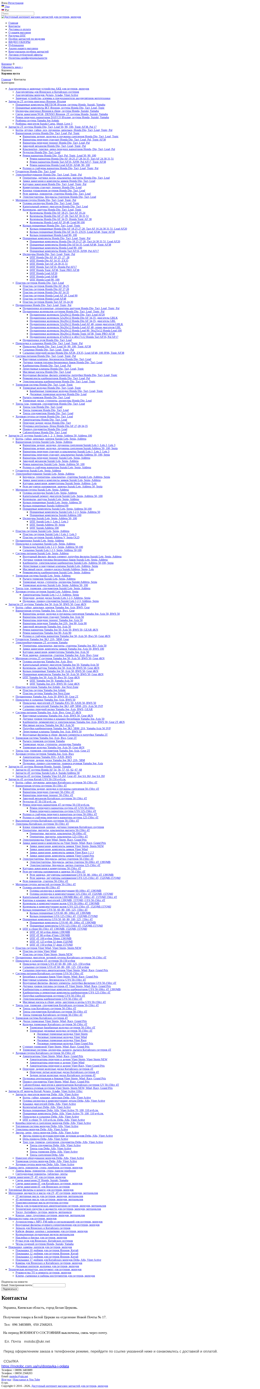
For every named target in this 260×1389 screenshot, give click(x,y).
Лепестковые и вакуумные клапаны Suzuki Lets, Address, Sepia (60, 566)
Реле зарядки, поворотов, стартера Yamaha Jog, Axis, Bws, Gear (60, 655)
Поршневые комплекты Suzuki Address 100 (55, 515)
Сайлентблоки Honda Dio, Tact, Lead (45, 432)
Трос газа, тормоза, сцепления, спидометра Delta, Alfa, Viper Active (63, 1142)
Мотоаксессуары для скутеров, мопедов (32, 1218)
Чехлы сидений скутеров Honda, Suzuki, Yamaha (45, 1243)
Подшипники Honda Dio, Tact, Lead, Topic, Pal (43, 305)
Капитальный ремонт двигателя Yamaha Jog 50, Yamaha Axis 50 (61, 664)
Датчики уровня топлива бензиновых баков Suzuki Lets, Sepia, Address (65, 559)
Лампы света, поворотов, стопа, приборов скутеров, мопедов (45, 1167)
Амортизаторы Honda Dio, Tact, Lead (45, 419)
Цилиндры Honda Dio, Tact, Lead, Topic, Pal (49, 254)
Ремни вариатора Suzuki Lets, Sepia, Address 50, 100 (54, 464)
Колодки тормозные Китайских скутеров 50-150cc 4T (55, 1024)
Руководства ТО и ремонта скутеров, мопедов (43, 1272)
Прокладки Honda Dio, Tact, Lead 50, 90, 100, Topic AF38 (57, 346)
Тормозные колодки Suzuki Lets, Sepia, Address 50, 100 (55, 585)
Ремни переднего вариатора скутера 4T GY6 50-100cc (62, 807)
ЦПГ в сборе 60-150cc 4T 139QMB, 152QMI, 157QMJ (55, 928)
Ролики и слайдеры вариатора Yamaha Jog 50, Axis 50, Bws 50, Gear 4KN (66, 636)
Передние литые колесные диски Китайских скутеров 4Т (64, 1072)
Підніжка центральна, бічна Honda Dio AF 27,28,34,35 (55, 426)
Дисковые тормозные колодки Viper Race (61, 1040)
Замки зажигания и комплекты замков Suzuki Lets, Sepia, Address (62, 480)
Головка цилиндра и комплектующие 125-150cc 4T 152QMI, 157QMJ (71, 893)
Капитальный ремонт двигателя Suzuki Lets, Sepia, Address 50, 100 (63, 496)
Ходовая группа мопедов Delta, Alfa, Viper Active (45, 1164)
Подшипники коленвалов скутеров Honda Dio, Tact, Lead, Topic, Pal (63, 311)
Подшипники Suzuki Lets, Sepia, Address (40, 540)
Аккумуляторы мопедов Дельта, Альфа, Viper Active (47, 95)
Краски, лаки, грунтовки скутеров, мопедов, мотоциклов (50, 1215)
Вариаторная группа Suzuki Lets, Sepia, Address (44, 441)
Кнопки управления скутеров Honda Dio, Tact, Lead (54, 190)
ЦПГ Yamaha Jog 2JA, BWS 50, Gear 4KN (55, 683)
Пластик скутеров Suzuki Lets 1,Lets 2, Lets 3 (49, 534)
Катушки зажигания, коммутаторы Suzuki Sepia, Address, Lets (60, 483)
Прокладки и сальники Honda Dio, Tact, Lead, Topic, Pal (49, 343)
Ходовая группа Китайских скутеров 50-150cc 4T (45, 1052)
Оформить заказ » (12, 67)
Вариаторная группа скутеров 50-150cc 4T (41, 785)
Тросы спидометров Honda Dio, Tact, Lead (48, 413)
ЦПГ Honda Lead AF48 (43, 276)
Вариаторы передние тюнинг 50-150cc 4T (48, 795)
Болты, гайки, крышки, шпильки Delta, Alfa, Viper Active (57, 1097)
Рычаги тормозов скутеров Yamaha (44, 741)
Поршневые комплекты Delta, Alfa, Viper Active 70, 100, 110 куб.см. (63, 1113)
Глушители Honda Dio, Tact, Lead (36, 171)
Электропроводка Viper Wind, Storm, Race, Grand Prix (55, 839)
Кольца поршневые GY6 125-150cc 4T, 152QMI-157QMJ (64, 916)
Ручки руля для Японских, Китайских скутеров (44, 1240)
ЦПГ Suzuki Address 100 (44, 527)
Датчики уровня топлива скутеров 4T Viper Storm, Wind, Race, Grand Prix (67, 986)
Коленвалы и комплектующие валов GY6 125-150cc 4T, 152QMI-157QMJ (67, 906)
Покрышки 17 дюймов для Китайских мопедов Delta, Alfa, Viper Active (58, 1259)
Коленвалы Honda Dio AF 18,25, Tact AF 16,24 (57, 212)
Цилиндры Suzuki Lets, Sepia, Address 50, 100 (50, 518)
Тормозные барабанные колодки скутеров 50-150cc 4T (62, 1027)
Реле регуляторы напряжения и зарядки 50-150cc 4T (54, 871)
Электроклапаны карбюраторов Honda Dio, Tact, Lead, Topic (59, 381)
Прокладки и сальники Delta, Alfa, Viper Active (51, 1116)
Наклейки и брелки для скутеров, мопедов (41, 1237)
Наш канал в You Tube (26, 1379)
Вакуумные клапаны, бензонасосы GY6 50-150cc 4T (54, 979)
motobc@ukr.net (18, 1376)
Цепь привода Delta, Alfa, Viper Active (45, 1138)
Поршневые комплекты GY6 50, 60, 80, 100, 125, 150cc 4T (58, 919)
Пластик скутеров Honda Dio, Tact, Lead (40, 282)
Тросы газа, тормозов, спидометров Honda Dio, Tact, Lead (50, 403)
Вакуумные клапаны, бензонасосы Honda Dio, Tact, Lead (57, 359)
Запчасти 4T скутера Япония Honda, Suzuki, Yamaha (39, 766)
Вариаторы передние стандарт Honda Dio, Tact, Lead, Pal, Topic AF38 (64, 139)
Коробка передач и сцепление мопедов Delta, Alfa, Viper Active (53, 1122)
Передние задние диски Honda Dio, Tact (47, 422)
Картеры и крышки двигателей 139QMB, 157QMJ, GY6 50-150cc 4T (64, 900)
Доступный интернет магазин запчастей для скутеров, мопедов (69, 1385)
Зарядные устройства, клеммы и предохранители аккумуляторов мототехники (63, 98)
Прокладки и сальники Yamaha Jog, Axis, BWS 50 (45, 699)
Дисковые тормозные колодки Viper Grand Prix (65, 1043)
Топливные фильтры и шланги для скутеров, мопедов (41, 1189)
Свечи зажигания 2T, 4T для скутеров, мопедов (37, 1177)
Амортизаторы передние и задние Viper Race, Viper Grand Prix (67, 1065)
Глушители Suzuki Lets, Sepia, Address (38, 470)
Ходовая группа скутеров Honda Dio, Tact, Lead (44, 416)
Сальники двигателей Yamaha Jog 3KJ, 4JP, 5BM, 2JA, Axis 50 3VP (63, 706)
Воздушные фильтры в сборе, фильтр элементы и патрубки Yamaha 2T (65, 734)
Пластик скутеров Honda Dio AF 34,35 (46, 292)
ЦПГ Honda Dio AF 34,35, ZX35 (49, 260)
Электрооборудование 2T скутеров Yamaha (42, 642)
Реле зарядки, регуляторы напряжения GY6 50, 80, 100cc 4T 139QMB (72, 874)
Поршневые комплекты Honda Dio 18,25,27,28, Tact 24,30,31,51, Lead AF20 (75, 241)
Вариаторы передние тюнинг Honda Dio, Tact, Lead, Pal (56, 142)
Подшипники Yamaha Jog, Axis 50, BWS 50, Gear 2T (47, 696)
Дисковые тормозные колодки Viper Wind (62, 1037)
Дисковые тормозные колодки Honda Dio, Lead (58, 394)
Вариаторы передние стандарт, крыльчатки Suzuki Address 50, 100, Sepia (66, 454)
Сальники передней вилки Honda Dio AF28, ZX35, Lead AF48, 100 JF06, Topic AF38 (73, 352)
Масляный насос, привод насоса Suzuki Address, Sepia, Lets (58, 569)
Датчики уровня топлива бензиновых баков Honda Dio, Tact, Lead (62, 362)
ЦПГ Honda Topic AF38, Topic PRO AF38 (54, 270)
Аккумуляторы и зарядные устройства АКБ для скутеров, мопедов (48, 88)
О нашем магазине (19, 32)
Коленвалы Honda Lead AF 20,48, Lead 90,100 (57, 222)
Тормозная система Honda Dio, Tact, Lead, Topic (44, 384)
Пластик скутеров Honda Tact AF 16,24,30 (48, 301)
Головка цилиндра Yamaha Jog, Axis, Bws (47, 661)
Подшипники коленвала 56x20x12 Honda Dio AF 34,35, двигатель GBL (73, 320)
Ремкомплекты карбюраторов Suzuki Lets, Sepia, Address (56, 572)
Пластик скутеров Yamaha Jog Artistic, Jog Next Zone (47, 686)
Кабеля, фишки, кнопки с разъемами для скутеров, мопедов (52, 1231)
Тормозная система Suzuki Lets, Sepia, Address (43, 575)
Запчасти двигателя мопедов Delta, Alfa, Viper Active (47, 1094)
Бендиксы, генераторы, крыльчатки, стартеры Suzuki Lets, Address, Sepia (66, 476)
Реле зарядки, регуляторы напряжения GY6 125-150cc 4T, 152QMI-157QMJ (75, 877)
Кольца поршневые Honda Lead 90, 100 (53, 235)
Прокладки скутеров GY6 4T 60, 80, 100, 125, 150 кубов (56, 963)
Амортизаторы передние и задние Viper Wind (57, 1062)
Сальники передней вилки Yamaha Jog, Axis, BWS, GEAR (58, 709)
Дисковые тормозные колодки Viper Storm (62, 1033)
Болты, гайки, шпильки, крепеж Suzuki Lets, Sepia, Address (51, 438)
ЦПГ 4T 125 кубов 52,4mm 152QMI (51, 941)
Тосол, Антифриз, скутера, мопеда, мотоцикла (44, 1212)
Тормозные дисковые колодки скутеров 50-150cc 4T (61, 1030)
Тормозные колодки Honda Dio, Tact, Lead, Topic (52, 387)
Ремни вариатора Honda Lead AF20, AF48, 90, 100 (60, 165)
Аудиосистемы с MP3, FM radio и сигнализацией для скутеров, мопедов (59, 1221)
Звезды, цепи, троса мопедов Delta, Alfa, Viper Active (47, 1132)
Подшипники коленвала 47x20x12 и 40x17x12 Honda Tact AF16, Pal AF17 (74, 336)
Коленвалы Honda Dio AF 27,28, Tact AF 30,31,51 (59, 215)
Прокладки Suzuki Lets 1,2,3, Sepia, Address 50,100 (53, 546)
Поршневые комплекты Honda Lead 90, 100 (56, 247)
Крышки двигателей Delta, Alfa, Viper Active (49, 1103)
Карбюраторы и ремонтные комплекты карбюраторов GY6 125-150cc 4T (67, 992)
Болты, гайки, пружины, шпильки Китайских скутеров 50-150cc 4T (56, 782)
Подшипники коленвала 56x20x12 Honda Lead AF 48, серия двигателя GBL (75, 327)
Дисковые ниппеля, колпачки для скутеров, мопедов (47, 1266)
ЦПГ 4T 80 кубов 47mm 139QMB (50, 935)
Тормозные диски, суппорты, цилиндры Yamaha (52, 744)
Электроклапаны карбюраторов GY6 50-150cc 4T (52, 998)
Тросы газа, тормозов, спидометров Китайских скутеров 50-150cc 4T (57, 1005)
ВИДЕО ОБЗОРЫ (19, 41)
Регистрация (15, 2)
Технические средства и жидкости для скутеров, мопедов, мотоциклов (58, 1208)
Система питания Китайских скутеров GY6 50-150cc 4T (49, 973)
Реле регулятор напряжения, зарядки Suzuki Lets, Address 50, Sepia (62, 486)
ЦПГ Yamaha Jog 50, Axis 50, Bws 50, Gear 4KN (51, 677)
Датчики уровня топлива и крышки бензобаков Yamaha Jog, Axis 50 (63, 718)
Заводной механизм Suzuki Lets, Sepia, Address (51, 461)
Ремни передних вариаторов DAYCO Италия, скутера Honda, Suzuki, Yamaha (62, 117)
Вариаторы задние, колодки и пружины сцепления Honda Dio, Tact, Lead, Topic (71, 136)
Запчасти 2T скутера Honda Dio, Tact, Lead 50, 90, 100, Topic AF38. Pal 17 (52, 126)
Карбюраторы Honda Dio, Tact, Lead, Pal (47, 365)
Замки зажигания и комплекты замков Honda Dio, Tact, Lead (59, 180)
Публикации (16, 45)
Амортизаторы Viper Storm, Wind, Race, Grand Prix (53, 1056)
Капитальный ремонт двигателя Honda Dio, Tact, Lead (55, 206)
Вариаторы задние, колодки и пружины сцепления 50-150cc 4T (61, 788)
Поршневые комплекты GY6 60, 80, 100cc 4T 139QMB (63, 922)
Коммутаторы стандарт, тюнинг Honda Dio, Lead (52, 187)
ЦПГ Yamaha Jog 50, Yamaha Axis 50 (51, 680)
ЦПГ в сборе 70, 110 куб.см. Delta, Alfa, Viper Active (54, 1119)
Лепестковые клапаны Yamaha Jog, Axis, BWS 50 (52, 731)
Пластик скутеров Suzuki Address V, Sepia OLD (51, 537)
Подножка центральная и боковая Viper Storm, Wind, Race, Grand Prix (64, 1078)
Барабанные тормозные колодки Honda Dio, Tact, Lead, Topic (66, 391)
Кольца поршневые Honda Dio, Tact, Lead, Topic (51, 225)
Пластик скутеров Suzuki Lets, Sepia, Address (42, 531)
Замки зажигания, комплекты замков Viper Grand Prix (62, 855)
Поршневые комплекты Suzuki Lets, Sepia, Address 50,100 (57, 508)
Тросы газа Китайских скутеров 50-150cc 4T (49, 1008)
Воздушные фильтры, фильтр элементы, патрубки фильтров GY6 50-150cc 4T (69, 982)
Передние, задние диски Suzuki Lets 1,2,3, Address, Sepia (56, 597)
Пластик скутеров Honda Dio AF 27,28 (46, 289)
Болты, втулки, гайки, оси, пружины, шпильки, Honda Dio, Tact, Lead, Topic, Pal (64, 130)
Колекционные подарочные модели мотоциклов (45, 1234)
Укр (7, 6)
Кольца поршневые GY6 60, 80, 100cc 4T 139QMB (60, 912)
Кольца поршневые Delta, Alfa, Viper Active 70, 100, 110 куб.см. (61, 1110)
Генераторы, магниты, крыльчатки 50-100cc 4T (58, 833)
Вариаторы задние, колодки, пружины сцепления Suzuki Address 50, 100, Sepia (70, 448)
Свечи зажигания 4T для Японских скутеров (43, 1186)
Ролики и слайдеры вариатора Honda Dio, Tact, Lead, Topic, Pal (60, 168)
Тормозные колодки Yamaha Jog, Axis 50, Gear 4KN (53, 747)
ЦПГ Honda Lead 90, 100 (44, 279)
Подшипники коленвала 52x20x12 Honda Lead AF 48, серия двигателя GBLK (76, 324)
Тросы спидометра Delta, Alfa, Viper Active (55, 1145)
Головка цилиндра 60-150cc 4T (41, 887)
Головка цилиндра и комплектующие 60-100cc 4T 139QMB (65, 890)
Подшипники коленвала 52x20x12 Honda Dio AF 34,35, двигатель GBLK (74, 317)
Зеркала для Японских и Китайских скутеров (43, 1228)
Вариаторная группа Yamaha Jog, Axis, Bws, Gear (45, 610)
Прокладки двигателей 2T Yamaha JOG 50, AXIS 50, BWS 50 (59, 702)
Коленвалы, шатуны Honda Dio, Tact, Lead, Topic (52, 209)
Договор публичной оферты (25, 54)
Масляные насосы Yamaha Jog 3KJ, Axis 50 (48, 725)
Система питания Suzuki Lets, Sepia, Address (42, 553)
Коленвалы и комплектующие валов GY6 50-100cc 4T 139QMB (61, 903)
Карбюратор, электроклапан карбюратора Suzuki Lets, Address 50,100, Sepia (68, 562)
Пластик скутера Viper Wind (39, 951)
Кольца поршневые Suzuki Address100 (45, 505)
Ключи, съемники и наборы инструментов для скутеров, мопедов (55, 1275)
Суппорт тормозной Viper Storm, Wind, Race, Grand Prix (56, 1046)
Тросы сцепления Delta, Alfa (47, 1154)
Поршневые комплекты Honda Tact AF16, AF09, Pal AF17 (64, 250)
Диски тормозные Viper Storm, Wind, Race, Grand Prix (55, 1021)
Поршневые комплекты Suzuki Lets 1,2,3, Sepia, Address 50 (65, 511)
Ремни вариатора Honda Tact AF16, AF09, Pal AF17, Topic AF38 (68, 161)
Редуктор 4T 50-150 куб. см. (39, 801)
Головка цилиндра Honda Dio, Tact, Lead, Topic (51, 203)
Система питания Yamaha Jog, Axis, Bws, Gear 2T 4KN (48, 712)
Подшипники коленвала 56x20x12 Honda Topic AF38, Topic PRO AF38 (72, 333)
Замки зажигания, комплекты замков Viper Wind (59, 849)
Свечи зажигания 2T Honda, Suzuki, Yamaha (42, 1180)
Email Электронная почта (16, 1285)
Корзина (6, 63)
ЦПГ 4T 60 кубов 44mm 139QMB (50, 932)
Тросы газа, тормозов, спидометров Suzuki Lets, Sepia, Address (53, 588)
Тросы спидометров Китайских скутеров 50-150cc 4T (55, 1011)
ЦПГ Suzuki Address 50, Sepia (47, 524)
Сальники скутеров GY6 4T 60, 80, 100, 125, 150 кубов (56, 967)
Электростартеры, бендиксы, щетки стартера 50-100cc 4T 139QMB (70, 862)
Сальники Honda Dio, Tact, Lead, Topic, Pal (48, 349)
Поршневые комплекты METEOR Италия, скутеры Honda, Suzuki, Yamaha (60, 104)
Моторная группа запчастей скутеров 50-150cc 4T (46, 884)
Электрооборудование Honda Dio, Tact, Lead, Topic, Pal (49, 174)
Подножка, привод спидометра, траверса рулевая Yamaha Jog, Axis (63, 763)
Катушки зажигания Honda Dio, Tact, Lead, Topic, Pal (54, 184)
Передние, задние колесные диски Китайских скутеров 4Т (58, 1068)
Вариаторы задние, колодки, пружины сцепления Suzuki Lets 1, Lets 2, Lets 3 (69, 445)
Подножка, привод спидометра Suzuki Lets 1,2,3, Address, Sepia (61, 601)
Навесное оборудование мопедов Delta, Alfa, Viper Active (50, 1158)
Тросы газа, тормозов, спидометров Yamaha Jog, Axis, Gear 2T (53, 750)
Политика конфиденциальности (27, 57)
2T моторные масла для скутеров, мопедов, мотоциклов (49, 1196)
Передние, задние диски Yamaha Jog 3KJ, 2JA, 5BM (54, 760)
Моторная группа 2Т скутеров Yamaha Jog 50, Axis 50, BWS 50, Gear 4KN (60, 658)
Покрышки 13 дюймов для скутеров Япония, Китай (47, 1256)
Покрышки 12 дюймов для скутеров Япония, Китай (47, 1253)
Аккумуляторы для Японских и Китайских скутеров (47, 91)
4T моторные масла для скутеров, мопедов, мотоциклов (49, 1199)
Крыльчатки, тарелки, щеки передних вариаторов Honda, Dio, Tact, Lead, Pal (69, 149)
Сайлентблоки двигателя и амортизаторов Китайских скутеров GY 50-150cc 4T (71, 1084)
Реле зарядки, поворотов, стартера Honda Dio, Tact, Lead (57, 193)
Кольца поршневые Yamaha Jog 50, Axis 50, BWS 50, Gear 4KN (60, 671)
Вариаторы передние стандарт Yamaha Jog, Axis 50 (53, 616)
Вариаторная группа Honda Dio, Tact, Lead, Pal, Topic (48, 133)
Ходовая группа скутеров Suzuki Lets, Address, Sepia (47, 591)
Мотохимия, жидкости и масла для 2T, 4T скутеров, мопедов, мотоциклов (53, 1193)
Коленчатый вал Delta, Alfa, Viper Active (47, 1107)
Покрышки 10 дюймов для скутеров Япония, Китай (47, 1250)
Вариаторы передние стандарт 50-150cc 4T (48, 792)
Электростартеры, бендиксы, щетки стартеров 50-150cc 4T (58, 858)
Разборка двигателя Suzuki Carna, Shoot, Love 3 (44, 123)
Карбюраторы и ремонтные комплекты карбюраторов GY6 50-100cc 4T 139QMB (72, 989)
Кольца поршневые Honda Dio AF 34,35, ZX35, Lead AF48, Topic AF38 (72, 231)
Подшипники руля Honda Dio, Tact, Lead (47, 340)
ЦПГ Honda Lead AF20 (43, 273)
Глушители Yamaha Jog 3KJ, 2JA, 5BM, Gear (42, 639)
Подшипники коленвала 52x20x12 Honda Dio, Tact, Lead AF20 (67, 314)
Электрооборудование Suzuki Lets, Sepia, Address (45, 473)
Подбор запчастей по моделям (26, 38)
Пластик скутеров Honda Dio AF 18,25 (46, 285)
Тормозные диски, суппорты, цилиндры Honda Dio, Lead (57, 400)
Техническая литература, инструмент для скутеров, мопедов (45, 1269)
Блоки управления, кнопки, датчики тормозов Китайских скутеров (63, 827)
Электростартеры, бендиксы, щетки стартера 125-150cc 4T (65, 865)
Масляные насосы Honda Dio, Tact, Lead (47, 371)
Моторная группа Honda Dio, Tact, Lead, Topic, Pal (46, 200)
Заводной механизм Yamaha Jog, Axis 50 (47, 626)
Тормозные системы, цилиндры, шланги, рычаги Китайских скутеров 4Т (67, 1049)
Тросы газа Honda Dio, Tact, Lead (42, 406)
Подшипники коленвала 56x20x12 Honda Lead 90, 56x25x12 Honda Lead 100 (76, 330)
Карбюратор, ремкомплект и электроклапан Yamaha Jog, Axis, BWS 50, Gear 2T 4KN (74, 721)
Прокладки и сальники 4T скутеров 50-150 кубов (45, 960)
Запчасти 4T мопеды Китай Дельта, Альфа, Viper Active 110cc (45, 1091)
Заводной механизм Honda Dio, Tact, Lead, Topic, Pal (54, 145)
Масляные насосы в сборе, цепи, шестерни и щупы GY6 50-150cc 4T (64, 1002)
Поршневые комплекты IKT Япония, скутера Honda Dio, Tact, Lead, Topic (60, 107)
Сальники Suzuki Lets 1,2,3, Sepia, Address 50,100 (52, 550)
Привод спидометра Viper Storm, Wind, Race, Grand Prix (56, 1081)
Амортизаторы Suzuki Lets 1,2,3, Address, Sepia (51, 594)
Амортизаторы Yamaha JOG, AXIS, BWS (47, 757)
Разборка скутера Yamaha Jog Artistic (37, 120)
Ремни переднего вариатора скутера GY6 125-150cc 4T (63, 811)
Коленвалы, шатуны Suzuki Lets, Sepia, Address (51, 499)
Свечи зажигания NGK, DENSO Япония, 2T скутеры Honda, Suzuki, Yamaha (62, 114)
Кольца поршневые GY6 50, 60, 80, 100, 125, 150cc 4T (55, 909)
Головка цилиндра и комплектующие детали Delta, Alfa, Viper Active (64, 1100)
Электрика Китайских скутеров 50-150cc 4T (42, 823)
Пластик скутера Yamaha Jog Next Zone (46, 693)
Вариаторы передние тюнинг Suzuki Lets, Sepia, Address (56, 457)
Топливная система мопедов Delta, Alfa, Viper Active (47, 1126)
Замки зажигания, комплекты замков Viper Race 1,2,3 (62, 852)
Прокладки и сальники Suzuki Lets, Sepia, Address (45, 543)
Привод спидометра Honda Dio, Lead (45, 429)
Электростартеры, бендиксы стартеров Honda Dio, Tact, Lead (59, 196)
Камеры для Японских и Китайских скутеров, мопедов (49, 1263)
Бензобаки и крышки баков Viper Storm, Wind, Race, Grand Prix (60, 976)
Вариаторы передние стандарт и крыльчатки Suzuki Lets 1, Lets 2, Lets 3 (66, 451)
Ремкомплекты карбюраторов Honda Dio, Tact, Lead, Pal (56, 378)
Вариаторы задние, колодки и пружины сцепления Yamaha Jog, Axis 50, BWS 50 (71, 613)
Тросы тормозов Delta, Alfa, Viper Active (54, 1151)
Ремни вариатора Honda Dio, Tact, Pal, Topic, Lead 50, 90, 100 (59, 155)
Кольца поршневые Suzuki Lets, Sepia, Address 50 (52, 502)
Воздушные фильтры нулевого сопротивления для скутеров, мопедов (58, 1224)
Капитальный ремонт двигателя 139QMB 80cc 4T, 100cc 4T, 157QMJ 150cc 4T (70, 897)
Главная (13, 22)
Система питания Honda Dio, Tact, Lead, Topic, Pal (46, 356)
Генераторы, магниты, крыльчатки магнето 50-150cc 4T (56, 830)
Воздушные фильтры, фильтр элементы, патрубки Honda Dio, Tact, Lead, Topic (70, 375)
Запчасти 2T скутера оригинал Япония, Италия (37, 101)
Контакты (14, 26)
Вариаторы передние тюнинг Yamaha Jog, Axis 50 (53, 620)
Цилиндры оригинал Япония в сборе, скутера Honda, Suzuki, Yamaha (57, 110)
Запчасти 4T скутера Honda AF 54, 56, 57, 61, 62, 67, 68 (49, 769)
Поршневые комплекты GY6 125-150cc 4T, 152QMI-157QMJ (66, 925)
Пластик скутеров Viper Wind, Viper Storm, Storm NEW (48, 947)
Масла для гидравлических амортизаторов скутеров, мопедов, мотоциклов (61, 1205)
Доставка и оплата (19, 29)
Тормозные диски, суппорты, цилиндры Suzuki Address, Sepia (60, 581)
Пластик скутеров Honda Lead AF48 (44, 298)
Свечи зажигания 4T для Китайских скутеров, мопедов (49, 1183)
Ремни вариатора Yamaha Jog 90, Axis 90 (47, 632)
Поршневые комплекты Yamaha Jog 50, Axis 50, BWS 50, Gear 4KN (63, 674)
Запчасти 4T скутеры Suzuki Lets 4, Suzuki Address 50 (48, 772)
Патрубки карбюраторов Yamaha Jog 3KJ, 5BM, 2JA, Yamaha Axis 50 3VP (67, 728)
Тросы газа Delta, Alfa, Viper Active (50, 1148)
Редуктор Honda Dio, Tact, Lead (41, 152)
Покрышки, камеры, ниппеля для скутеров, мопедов (40, 1247)
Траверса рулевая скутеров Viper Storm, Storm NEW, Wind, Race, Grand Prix (68, 1087)
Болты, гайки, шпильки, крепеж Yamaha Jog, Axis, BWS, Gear (53, 607)
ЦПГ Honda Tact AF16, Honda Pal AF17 (53, 266)
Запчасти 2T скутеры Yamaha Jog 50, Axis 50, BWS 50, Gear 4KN (47, 604)
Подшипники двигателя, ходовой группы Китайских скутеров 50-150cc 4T (61, 957)
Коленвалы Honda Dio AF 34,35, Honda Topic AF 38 (61, 219)
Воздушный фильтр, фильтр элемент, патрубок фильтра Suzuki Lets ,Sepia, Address (72, 556)
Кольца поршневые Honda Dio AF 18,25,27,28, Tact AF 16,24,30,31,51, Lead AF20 (78, 228)
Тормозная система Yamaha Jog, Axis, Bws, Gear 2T (46, 737)
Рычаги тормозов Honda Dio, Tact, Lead (46, 397)
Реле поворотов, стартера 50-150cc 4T (45, 881)
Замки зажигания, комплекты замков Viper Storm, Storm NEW (67, 846)
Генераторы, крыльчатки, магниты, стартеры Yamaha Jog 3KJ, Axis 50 (64, 645)
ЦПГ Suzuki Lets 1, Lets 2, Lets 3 (49, 521)
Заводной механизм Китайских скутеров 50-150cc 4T (55, 798)
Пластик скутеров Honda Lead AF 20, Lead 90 (50, 295)
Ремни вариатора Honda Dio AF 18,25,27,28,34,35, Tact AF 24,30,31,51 (72, 158)
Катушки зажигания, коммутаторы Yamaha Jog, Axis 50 (56, 651)
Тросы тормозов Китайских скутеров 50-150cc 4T (53, 1014)
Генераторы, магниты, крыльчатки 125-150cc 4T (59, 836)
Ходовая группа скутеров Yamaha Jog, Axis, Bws (45, 753)
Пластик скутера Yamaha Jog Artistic (44, 690)
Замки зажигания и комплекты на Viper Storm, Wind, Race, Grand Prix (64, 842)
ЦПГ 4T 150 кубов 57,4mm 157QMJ (51, 944)
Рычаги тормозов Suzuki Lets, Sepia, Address (49, 578)
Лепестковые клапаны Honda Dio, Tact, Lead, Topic (53, 368)
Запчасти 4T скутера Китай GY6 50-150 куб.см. (37, 779)
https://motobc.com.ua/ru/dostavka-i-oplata (35, 1366)
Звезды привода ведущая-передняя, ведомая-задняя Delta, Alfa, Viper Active (68, 1135)
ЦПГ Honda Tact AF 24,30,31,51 (49, 263)
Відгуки (6, 1379)
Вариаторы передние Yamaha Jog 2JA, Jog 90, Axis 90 (55, 623)
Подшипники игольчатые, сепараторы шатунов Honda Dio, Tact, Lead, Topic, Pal (71, 308)
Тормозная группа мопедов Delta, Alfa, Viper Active (46, 1161)
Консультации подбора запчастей (28, 51)
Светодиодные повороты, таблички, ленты (42, 1173)
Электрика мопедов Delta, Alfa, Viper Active (42, 1129)
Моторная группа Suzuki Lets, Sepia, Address (42, 489)
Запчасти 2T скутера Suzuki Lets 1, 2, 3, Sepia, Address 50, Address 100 (50, 435)
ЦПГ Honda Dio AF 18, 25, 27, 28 (49, 257)
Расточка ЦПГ (17, 35)
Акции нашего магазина (23, 48)
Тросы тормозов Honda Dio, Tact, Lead (46, 410)
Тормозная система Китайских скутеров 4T (42, 1017)
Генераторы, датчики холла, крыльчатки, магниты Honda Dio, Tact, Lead (66, 177)
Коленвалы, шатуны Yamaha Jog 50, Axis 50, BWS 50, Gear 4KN (61, 667)
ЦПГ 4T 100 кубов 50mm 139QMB (50, 938)
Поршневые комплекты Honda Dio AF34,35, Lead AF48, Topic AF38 (70, 244)
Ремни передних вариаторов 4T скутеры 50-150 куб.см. (56, 804)
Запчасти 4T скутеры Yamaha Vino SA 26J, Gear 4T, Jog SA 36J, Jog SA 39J (60, 776)
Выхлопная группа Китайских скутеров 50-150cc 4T (47, 820)
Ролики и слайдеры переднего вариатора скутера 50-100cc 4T (60, 814)
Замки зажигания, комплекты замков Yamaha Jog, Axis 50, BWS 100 (63, 648)
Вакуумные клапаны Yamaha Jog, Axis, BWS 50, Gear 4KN (58, 715)
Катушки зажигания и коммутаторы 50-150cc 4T (52, 868)
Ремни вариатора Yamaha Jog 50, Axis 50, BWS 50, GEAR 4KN (60, 629)
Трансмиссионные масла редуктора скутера (42, 1202)
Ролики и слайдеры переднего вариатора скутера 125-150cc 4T (61, 817)
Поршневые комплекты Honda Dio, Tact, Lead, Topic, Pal (56, 238)
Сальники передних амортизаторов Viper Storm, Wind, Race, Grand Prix (65, 970)
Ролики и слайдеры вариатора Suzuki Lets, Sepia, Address (57, 467)
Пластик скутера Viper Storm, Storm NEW (48, 954)
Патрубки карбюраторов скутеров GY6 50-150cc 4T (54, 995)
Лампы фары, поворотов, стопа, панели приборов (46, 1170)
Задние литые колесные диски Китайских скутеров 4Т (63, 1075)
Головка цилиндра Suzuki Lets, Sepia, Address (50, 492)
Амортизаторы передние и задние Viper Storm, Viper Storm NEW (68, 1059)
